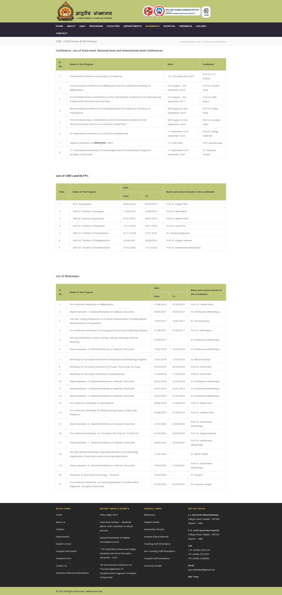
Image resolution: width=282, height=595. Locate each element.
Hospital (169, 26)
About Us (60, 522)
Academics (153, 26)
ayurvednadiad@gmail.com (201, 569)
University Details (153, 565)
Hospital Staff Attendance (157, 558)
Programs (96, 26)
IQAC (82, 26)
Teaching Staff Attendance (157, 543)
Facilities (113, 26)
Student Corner (63, 543)
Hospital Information (66, 551)
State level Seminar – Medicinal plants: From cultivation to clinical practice (116, 526)
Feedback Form (63, 558)
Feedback (185, 26)
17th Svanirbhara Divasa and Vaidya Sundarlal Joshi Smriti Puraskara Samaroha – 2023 (118, 553)
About (71, 26)
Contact (61, 33)
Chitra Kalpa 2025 (109, 514)
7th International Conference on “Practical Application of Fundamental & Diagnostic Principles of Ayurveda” (118, 571)
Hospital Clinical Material (156, 536)
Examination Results (154, 529)
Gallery (201, 26)
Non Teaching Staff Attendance (159, 551)
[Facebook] (211, 591)
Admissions (149, 514)
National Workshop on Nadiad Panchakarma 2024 (115, 539)
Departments (133, 26)
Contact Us (61, 565)
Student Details (152, 522)
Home (59, 26)
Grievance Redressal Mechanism (72, 572)
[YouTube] (223, 591)
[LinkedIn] (217, 591)
